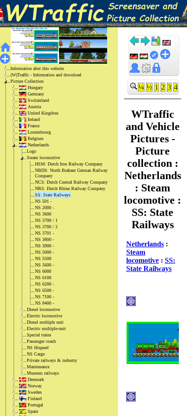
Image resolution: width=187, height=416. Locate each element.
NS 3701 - (44, 233)
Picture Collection (27, 81)
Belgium (36, 138)
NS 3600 (43, 213)
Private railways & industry (52, 360)
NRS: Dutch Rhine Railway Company (70, 188)
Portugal (35, 404)
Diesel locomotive (43, 309)
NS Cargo (36, 353)
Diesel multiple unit (45, 322)
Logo (31, 151)
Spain (33, 411)
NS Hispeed (38, 347)
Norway (35, 385)
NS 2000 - (44, 207)
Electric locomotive (44, 315)
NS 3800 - (44, 239)
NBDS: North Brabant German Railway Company (71, 173)
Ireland (34, 119)
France (33, 125)
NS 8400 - (44, 303)
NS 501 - (43, 201)
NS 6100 (43, 277)
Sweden (35, 392)
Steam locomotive (43, 157)
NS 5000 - (44, 252)
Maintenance (38, 366)
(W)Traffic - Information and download (45, 74)
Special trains (39, 334)
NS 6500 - (44, 290)
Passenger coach (41, 341)
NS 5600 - (44, 264)
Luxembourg (39, 132)
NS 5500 (43, 258)
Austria (34, 106)
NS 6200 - (44, 283)
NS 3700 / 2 (46, 226)
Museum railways (43, 373)
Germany (36, 93)
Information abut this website (37, 68)
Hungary (35, 87)
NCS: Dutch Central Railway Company (71, 182)
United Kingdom (43, 112)
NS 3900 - (44, 245)
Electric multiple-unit (46, 328)
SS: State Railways (52, 194)
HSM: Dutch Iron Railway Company (69, 163)
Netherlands (38, 144)
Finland (35, 398)
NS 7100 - (44, 296)
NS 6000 (43, 271)
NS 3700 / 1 (46, 220)
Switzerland (38, 100)
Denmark (36, 379)
